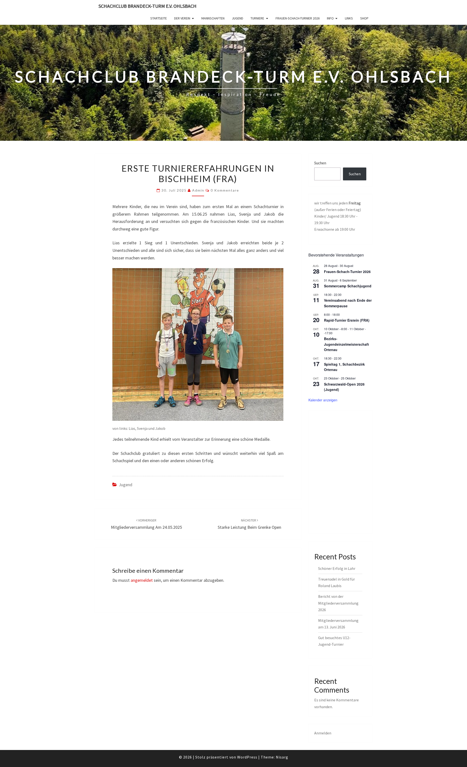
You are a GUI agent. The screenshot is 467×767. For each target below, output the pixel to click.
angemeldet (142, 580)
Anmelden (322, 733)
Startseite (158, 18)
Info (330, 18)
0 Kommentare (225, 190)
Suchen (320, 162)
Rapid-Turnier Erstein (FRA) (346, 320)
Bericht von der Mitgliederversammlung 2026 (338, 603)
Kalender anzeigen (322, 399)
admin (198, 190)
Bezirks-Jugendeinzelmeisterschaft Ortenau (346, 344)
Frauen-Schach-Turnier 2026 (298, 18)
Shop (364, 18)
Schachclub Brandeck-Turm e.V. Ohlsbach (148, 6)
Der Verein (182, 18)
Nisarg (282, 757)
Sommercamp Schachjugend (347, 285)
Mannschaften (213, 18)
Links (349, 18)
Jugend (237, 18)
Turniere (257, 18)
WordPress (247, 757)
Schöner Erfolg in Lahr (336, 568)
